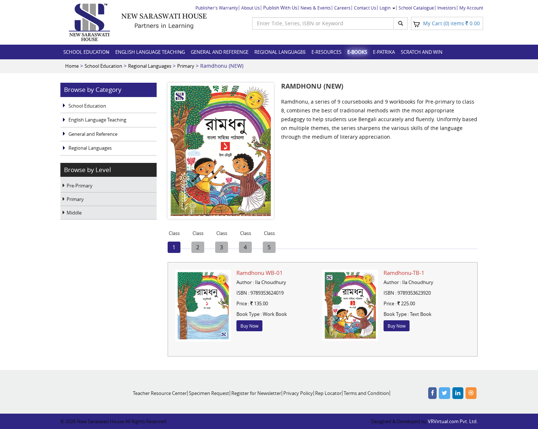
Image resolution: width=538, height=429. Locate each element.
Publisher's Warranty (216, 8)
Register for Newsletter (256, 393)
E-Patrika (384, 52)
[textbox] (323, 23)
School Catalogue (416, 8)
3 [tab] (221, 246)
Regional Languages (280, 52)
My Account (471, 8)
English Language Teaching (150, 52)
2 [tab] (198, 246)
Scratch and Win (421, 52)
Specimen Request (209, 393)
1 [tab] (174, 246)
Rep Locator (328, 393)
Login (386, 8)
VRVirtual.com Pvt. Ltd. (453, 421)
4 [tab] (245, 246)
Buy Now (249, 326)
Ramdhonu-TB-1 (404, 272)
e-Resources (326, 52)
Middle (74, 212)
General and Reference (220, 52)
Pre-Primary (80, 185)
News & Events (315, 8)
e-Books (357, 52)
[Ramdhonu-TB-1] (350, 305)
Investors (446, 8)
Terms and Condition (366, 393)
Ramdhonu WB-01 (259, 272)
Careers (342, 8)
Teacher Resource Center (160, 393)
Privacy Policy (298, 393)
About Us (250, 8)
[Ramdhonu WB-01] (203, 305)
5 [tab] (269, 246)
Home (72, 66)
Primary (185, 66)
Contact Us (365, 8)
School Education (86, 52)
